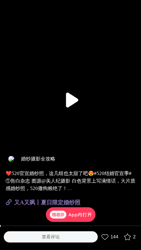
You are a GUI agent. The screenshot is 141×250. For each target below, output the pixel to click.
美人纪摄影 (58, 181)
